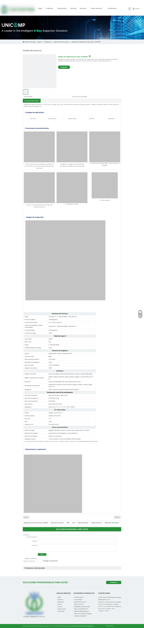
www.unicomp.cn (75, 626)
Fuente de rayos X (79, 597)
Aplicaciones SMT (83, 522)
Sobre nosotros (62, 609)
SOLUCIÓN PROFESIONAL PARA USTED (72, 529)
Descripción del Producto (32, 101)
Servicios (60, 606)
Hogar (59, 597)
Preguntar (64, 67)
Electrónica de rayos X (80, 602)
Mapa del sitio (109, 626)
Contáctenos (61, 611)
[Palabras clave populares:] (129, 8)
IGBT (68, 522)
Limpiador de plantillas (80, 616)
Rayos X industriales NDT (81, 609)
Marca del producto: (77, 96)
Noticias (60, 604)
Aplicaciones (61, 602)
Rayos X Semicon (79, 604)
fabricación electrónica (112, 522)
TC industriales (78, 599)
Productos (60, 599)
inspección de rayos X (57, 522)
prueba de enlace (96, 522)
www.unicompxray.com (87, 626)
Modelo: (26, 96)
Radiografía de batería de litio (82, 606)
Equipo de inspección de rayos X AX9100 (36, 522)
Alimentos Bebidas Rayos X (81, 611)
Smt (73, 522)
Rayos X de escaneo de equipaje (83, 613)
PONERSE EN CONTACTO (113, 583)
